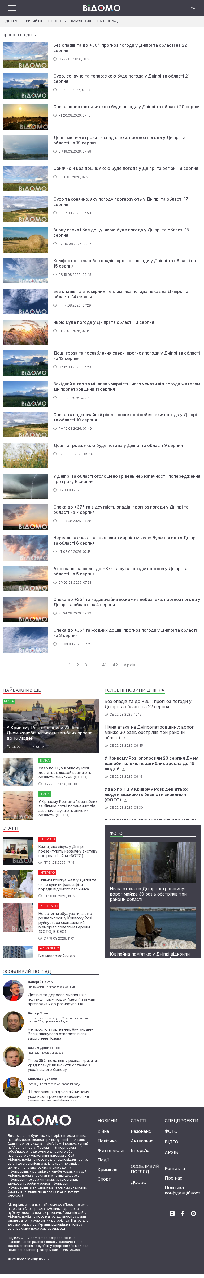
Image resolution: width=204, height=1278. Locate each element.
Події (103, 1160)
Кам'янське (81, 21)
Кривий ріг (33, 21)
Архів (129, 665)
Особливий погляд (145, 1169)
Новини (108, 1120)
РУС (192, 8)
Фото (171, 1131)
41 (104, 665)
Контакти (175, 1168)
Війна (103, 1131)
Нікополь (57, 21)
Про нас (173, 1178)
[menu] (12, 8)
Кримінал (107, 1169)
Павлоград (107, 21)
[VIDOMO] (101, 8)
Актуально (142, 1140)
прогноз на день (19, 34)
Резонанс (141, 1131)
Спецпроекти (181, 1120)
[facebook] (182, 1213)
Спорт (104, 1179)
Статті (138, 1120)
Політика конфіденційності (183, 1190)
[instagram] (172, 1213)
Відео (171, 1141)
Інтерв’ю (140, 1150)
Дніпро (12, 21)
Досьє (138, 1182)
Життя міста (111, 1150)
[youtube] (193, 1213)
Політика (107, 1140)
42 (115, 665)
